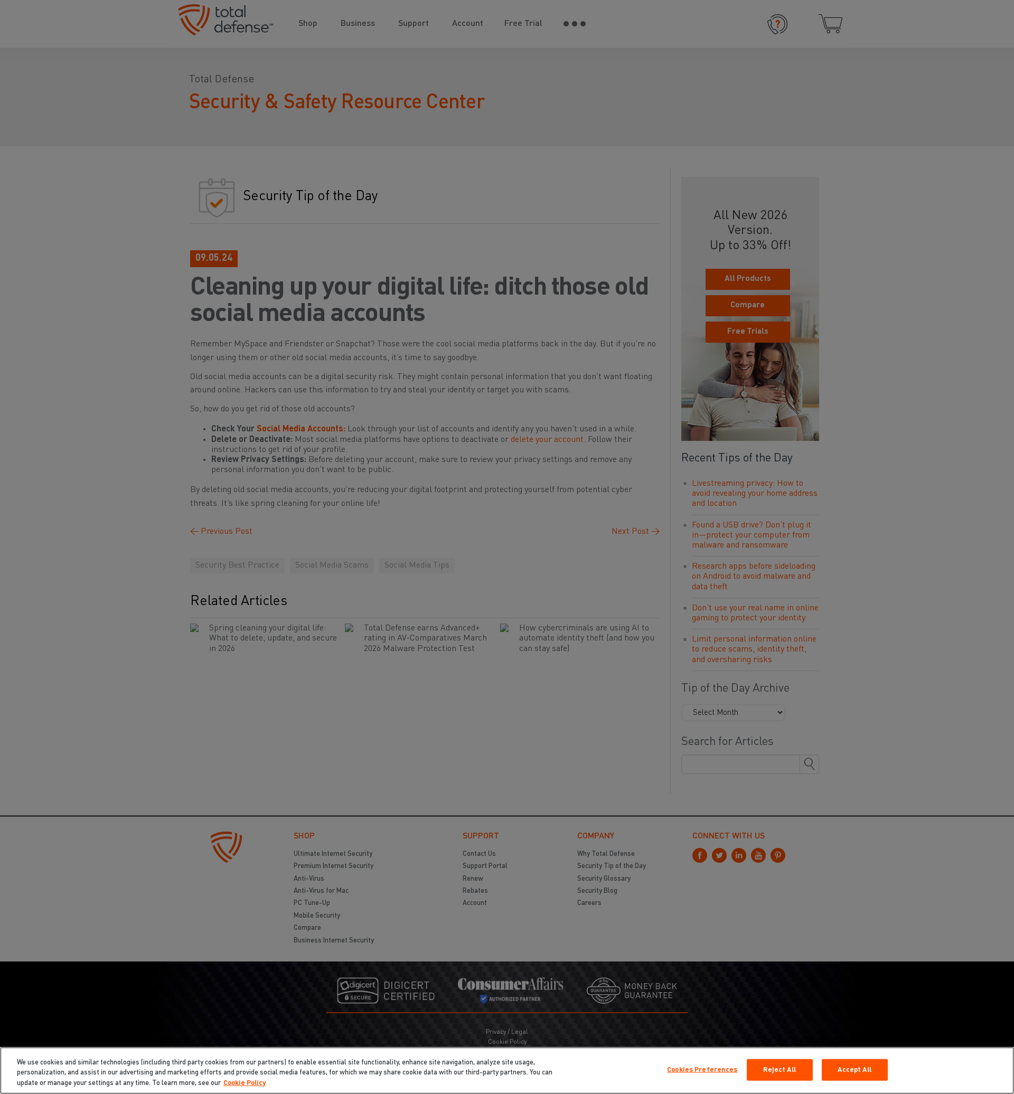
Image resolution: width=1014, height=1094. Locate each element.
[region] (507, 1070)
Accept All (854, 1069)
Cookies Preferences (702, 1069)
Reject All (779, 1069)
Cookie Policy (244, 1083)
